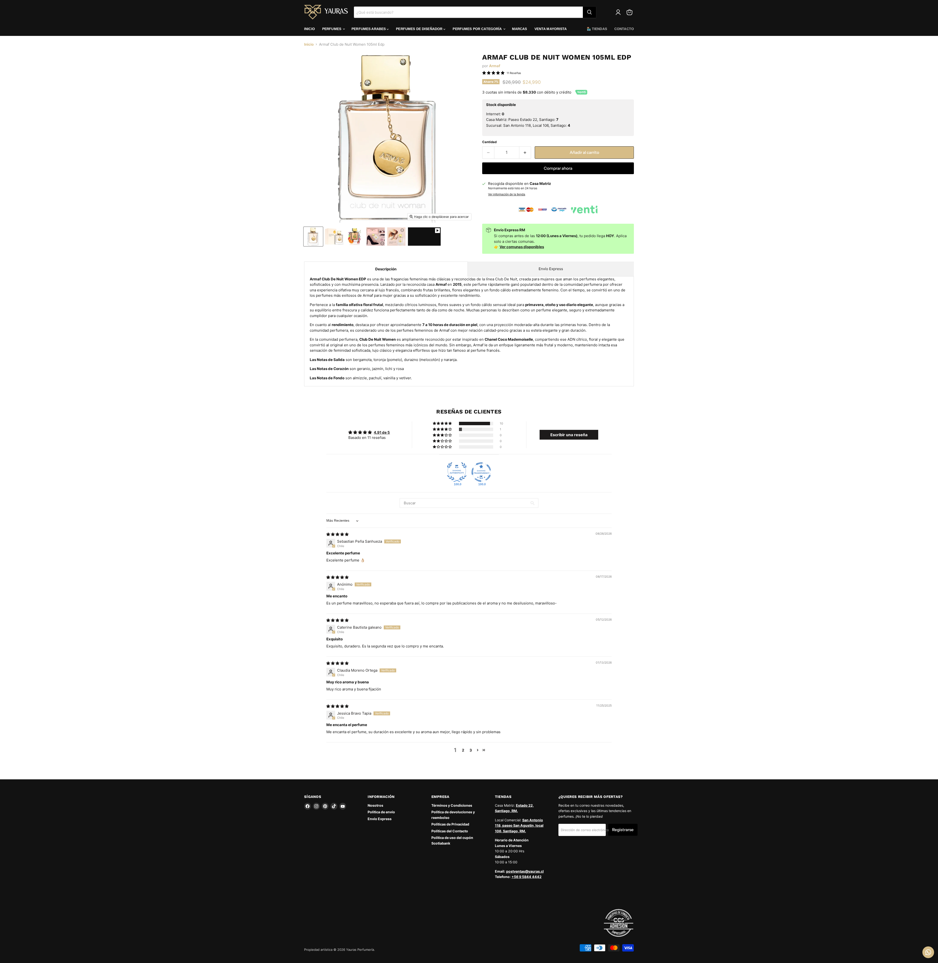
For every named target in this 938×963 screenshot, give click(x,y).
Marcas (519, 29)
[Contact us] (928, 952)
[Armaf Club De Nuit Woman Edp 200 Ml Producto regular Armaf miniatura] (375, 236)
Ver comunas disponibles (522, 246)
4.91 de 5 (382, 432)
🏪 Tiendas (597, 29)
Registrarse (623, 829)
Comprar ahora (558, 168)
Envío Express (551, 268)
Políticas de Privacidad (450, 824)
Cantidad (489, 142)
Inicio (309, 29)
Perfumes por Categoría (477, 29)
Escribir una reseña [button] (568, 434)
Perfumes (332, 29)
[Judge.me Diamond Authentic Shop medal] (457, 472)
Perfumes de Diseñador (419, 29)
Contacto (624, 29)
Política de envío (381, 812)
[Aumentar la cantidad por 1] (525, 152)
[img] (337, 534)
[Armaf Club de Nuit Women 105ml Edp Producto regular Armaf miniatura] (313, 236)
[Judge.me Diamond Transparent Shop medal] (481, 472)
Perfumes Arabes (369, 29)
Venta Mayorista (550, 29)
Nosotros (375, 805)
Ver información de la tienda (506, 194)
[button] (442, 423)
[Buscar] (589, 12)
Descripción (385, 269)
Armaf (494, 65)
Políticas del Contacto (449, 831)
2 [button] (463, 750)
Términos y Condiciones (451, 805)
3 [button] (470, 750)
